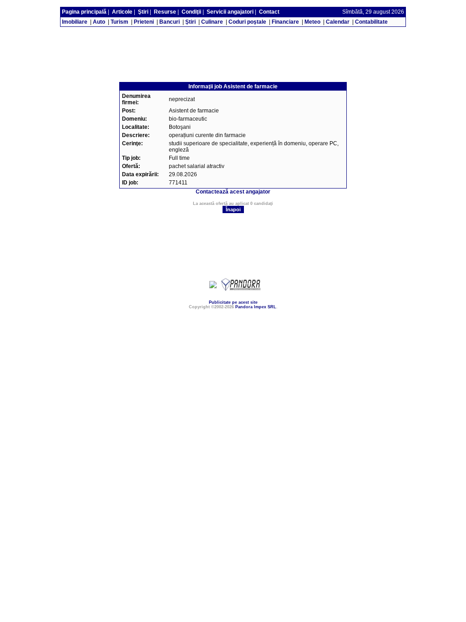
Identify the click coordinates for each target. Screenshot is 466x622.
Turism (119, 22)
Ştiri (143, 12)
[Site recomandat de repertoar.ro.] (213, 286)
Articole (122, 12)
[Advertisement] (233, 30)
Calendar (338, 22)
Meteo (312, 22)
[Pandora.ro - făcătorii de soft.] (241, 289)
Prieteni (144, 22)
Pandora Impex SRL (255, 307)
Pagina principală (84, 12)
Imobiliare (74, 22)
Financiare (285, 22)
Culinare (212, 22)
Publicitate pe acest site (233, 302)
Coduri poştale (247, 22)
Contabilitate (371, 22)
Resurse (165, 12)
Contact (269, 12)
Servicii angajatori (230, 12)
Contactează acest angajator (233, 192)
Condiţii (191, 12)
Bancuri (169, 22)
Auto (99, 22)
